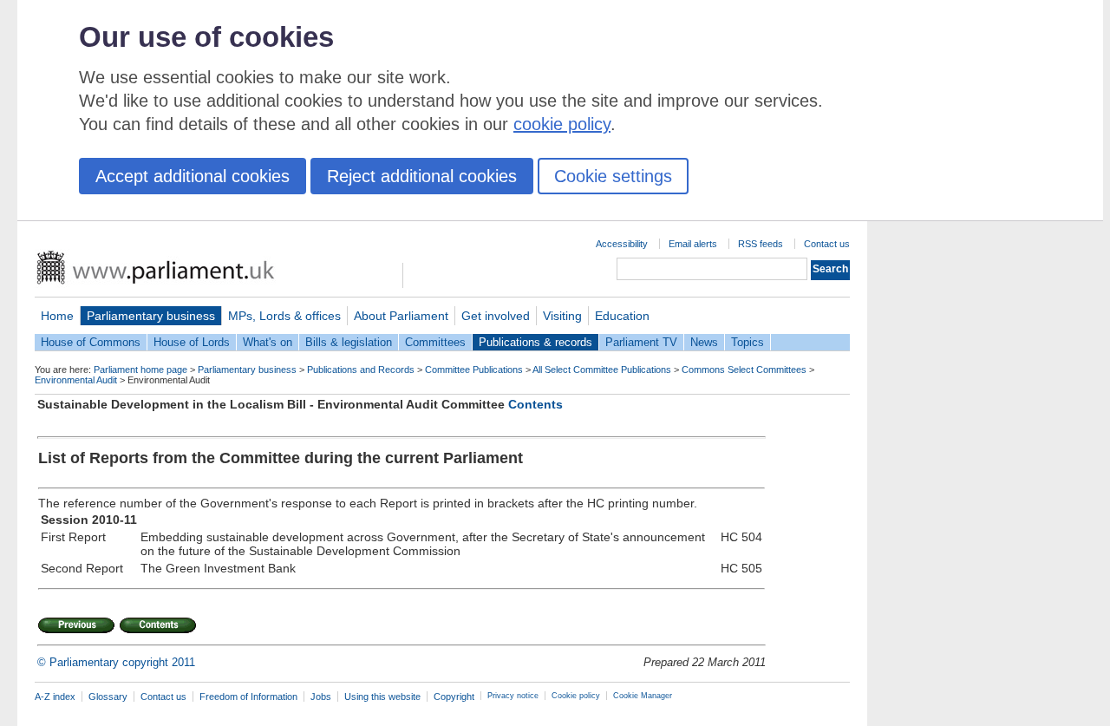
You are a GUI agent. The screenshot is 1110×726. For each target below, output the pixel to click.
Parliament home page (140, 369)
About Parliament (401, 316)
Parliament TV (641, 342)
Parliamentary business (151, 316)
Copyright (454, 696)
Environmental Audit (76, 380)
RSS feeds (760, 244)
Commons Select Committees (744, 369)
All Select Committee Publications (601, 369)
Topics (747, 342)
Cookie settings (613, 176)
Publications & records (535, 342)
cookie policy (561, 124)
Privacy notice (513, 695)
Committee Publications (474, 369)
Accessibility (622, 244)
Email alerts (693, 244)
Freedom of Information (248, 696)
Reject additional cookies (422, 176)
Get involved (495, 316)
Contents (535, 404)
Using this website (382, 696)
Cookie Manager (642, 695)
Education (622, 316)
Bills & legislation (348, 342)
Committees (435, 342)
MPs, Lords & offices (284, 316)
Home (57, 316)
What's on (267, 342)
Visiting (562, 316)
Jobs (320, 696)
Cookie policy (576, 695)
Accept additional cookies (192, 176)
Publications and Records (361, 369)
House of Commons (90, 342)
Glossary (107, 696)
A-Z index (55, 696)
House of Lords (191, 342)
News (704, 342)
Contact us (827, 244)
